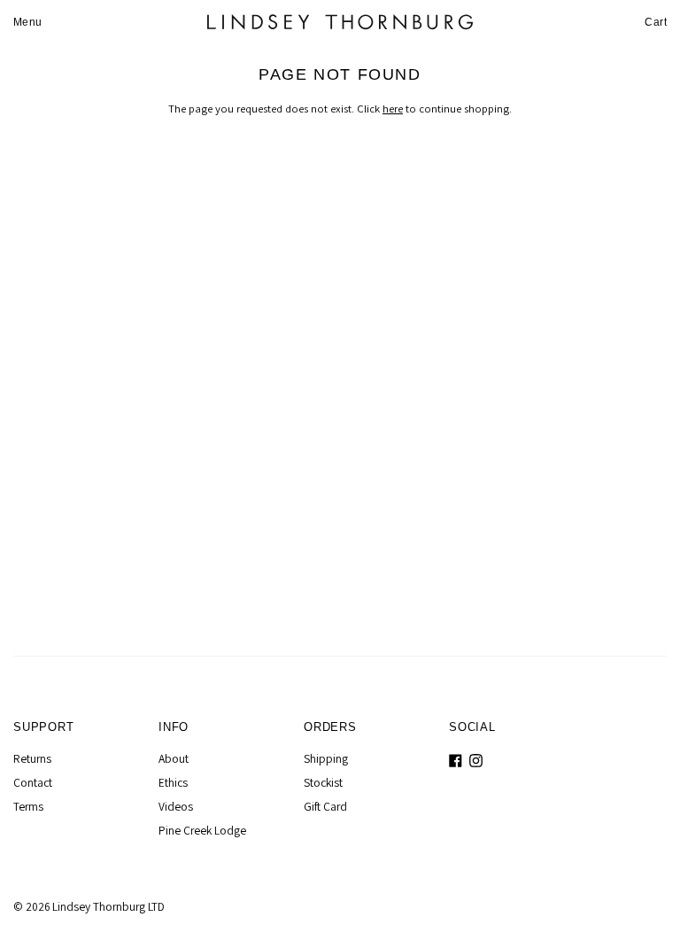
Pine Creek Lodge (202, 830)
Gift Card (325, 806)
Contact (32, 782)
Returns (32, 758)
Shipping (326, 758)
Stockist (323, 782)
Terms (28, 806)
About (173, 758)
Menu (27, 22)
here (392, 108)
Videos (175, 806)
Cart (656, 22)
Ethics (173, 782)
